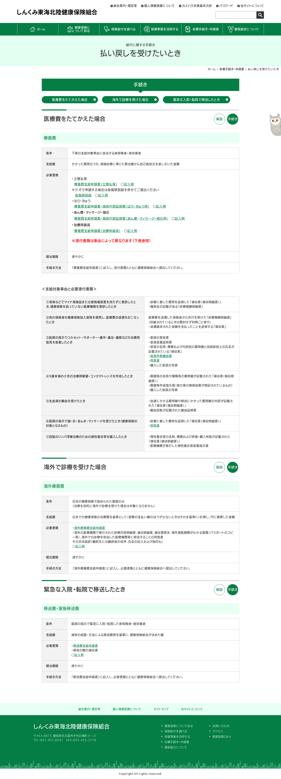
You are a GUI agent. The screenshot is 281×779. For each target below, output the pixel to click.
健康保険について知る (82, 29)
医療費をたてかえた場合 (70, 99)
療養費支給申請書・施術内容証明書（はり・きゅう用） (112, 206)
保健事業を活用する (164, 29)
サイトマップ (161, 709)
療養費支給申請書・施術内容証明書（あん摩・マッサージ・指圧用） (121, 218)
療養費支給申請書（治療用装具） (97, 230)
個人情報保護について (159, 5)
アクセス (217, 731)
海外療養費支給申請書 (89, 527)
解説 (219, 119)
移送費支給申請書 (85, 645)
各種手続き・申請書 (206, 29)
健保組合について (247, 29)
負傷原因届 (83, 195)
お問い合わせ (221, 726)
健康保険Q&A (221, 736)
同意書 (155, 360)
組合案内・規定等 (125, 5)
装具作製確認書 (161, 356)
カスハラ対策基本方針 (197, 5)
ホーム (41, 29)
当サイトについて (252, 5)
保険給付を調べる (123, 29)
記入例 (129, 184)
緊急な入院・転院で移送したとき (196, 99)
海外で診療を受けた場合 (130, 99)
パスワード (226, 5)
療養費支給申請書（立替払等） (95, 184)
